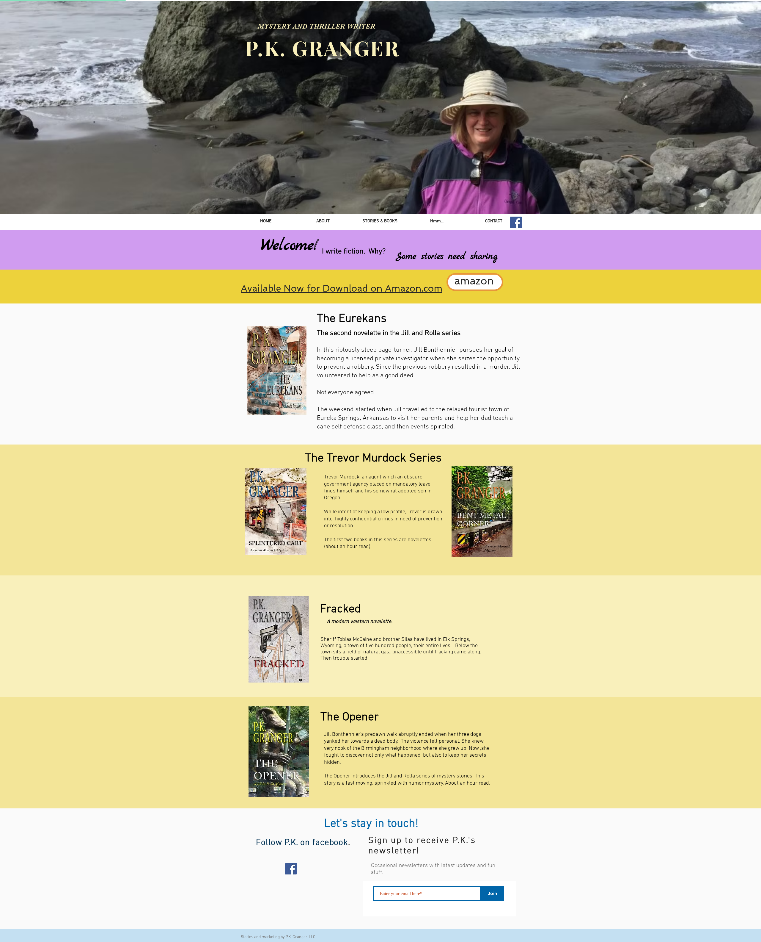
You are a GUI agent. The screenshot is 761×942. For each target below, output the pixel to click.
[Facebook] (516, 222)
